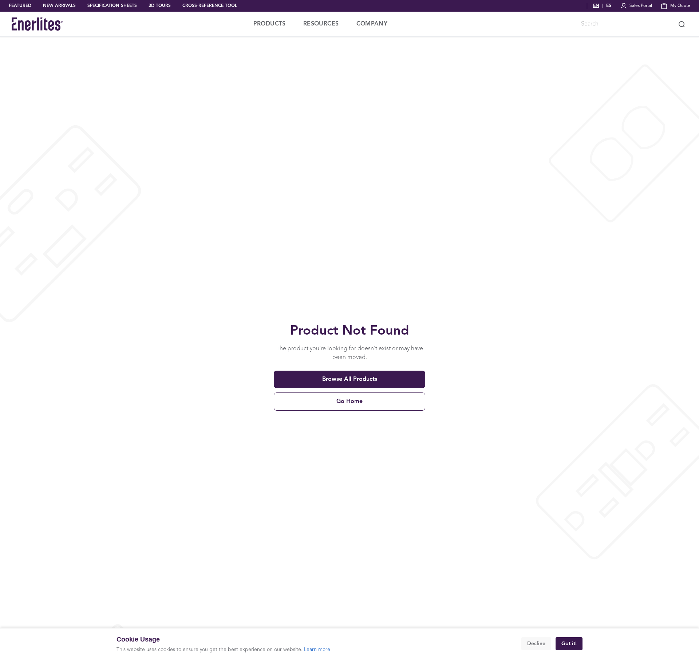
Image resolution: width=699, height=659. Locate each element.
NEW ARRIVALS (59, 6)
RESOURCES (321, 24)
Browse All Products (349, 379)
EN (596, 6)
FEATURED (20, 6)
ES (608, 6)
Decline (536, 643)
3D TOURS (160, 6)
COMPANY (372, 24)
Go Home (349, 402)
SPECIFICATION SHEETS (112, 6)
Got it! (569, 643)
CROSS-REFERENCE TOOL (209, 6)
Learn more (317, 649)
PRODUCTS (269, 24)
